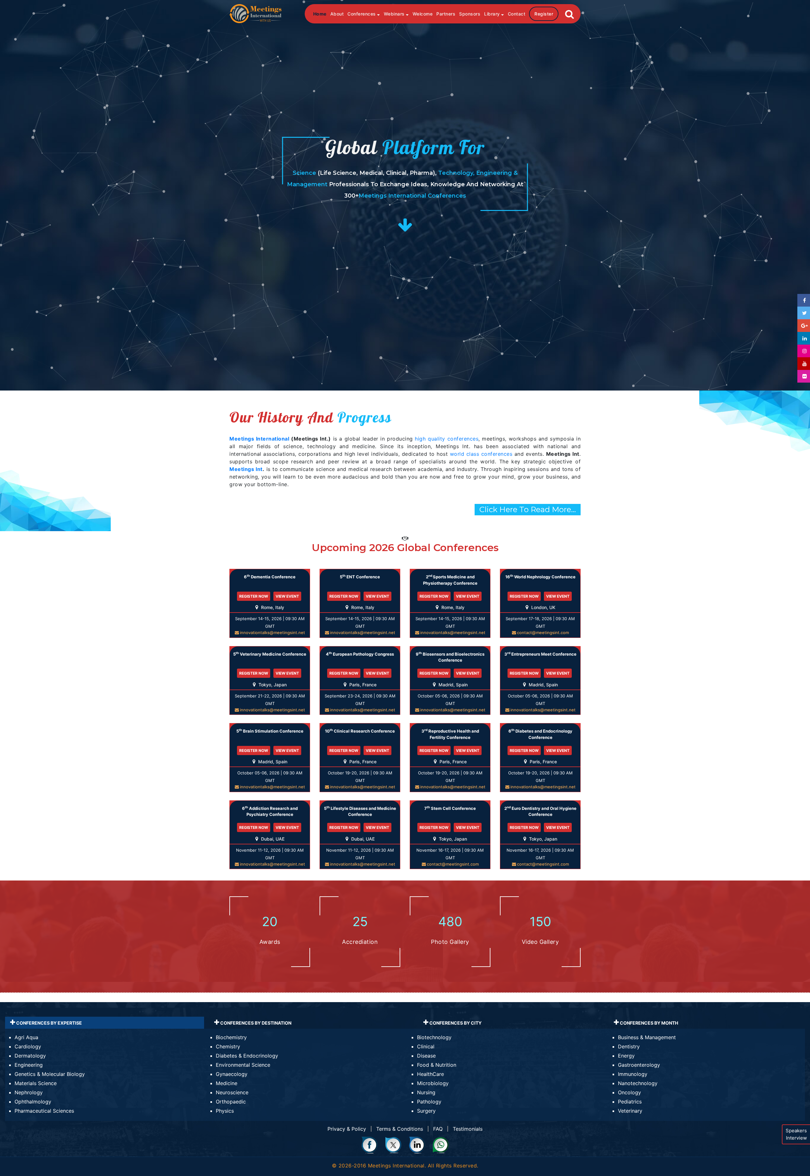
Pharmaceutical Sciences (44, 1111)
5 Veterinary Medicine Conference (269, 654)
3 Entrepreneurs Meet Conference (540, 654)
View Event (287, 596)
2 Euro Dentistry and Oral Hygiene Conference (540, 811)
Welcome (423, 13)
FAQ (438, 1129)
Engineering (29, 1065)
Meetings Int (246, 469)
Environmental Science (243, 1065)
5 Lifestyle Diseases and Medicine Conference (360, 811)
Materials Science (36, 1083)
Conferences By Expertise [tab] (48, 1023)
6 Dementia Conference (270, 576)
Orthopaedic (231, 1101)
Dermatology (30, 1055)
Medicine (226, 1083)
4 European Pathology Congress (360, 654)
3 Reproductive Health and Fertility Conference (450, 734)
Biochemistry (231, 1037)
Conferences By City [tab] (455, 1023)
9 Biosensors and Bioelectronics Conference (450, 657)
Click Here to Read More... (527, 509)
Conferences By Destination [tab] (255, 1023)
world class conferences (481, 454)
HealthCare (430, 1074)
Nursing (426, 1092)
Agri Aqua (26, 1037)
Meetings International (259, 438)
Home (320, 13)
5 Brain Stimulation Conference (269, 731)
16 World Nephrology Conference (540, 576)
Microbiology (433, 1083)
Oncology (629, 1092)
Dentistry (629, 1046)
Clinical (425, 1046)
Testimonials (468, 1129)
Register (543, 13)
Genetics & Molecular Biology (50, 1074)
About (337, 13)
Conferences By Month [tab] (648, 1023)
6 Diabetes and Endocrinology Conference (540, 734)
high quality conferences (446, 438)
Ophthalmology (33, 1101)
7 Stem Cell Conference (450, 808)
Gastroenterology (639, 1065)
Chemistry (228, 1046)
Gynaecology (231, 1074)
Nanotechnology (637, 1083)
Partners (445, 13)
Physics (225, 1111)
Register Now (253, 596)
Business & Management (647, 1037)
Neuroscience (232, 1092)
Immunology (632, 1074)
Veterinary (630, 1111)
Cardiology (28, 1046)
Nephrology (29, 1092)
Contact (517, 13)
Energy (626, 1055)
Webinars (395, 13)
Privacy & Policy (346, 1129)
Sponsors (469, 13)
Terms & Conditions (399, 1129)
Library (492, 13)
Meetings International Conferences (412, 195)
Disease (426, 1055)
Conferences (362, 13)
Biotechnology (434, 1037)
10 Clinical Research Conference (360, 731)
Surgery (426, 1111)
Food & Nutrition (436, 1065)
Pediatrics (630, 1101)
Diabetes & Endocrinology (247, 1055)
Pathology (429, 1101)
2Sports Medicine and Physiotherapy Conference (450, 579)
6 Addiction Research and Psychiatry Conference (270, 811)
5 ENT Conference (360, 576)
